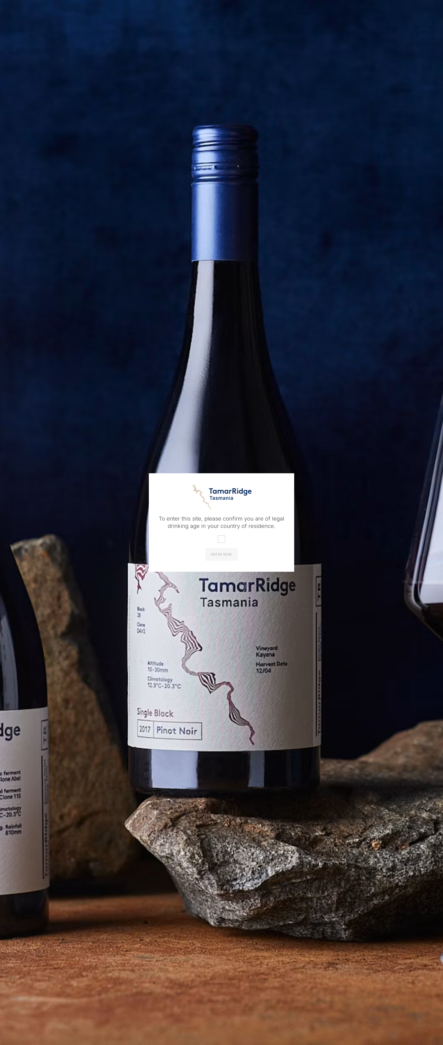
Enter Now (221, 554)
